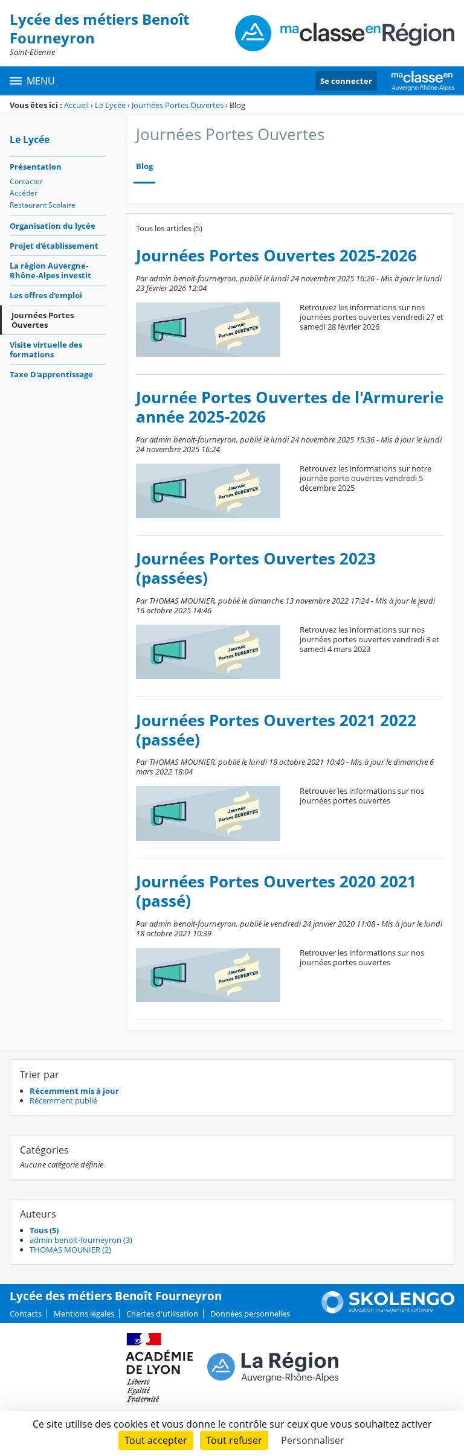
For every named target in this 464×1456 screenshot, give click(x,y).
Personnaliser (312, 1440)
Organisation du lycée (52, 225)
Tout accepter (155, 1440)
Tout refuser (234, 1440)
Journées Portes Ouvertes (178, 105)
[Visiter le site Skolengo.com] (387, 1310)
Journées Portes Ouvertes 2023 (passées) (256, 568)
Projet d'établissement (54, 245)
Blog (144, 166)
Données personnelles (250, 1313)
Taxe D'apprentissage (51, 374)
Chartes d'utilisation (162, 1313)
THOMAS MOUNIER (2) (70, 1249)
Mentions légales (84, 1313)
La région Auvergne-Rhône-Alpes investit (50, 270)
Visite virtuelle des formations (46, 349)
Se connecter (346, 80)
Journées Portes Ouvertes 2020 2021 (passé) (276, 891)
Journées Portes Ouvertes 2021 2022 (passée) (276, 730)
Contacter (26, 181)
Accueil (76, 105)
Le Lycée (110, 105)
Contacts (26, 1313)
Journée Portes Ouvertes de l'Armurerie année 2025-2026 (289, 407)
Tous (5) (44, 1230)
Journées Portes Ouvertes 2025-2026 (276, 255)
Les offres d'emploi (46, 295)
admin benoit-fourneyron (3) (81, 1240)
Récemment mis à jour (74, 1091)
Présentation (36, 166)
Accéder (23, 193)
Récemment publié (63, 1100)
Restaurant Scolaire (43, 205)
